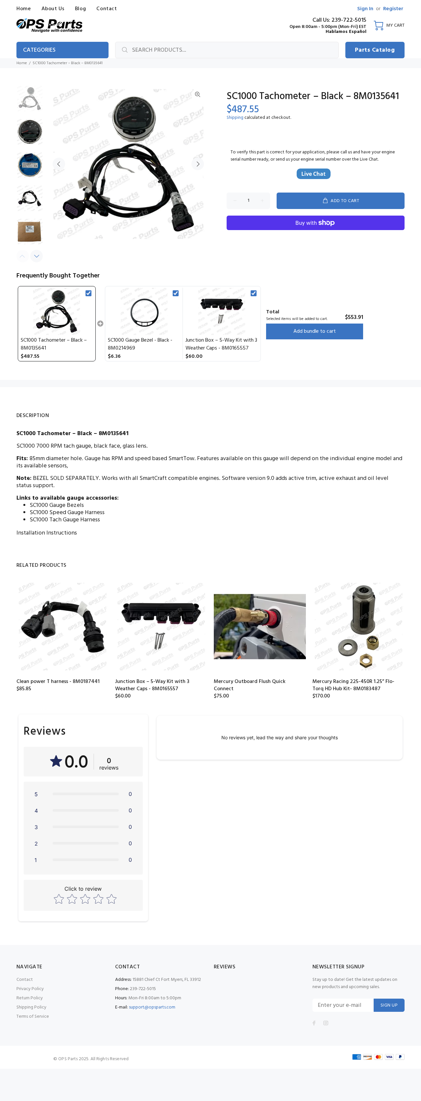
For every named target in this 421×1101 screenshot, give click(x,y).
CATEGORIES (39, 50)
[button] (83, 794)
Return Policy (29, 998)
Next (197, 164)
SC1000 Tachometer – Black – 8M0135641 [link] (54, 344)
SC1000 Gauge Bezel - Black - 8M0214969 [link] (140, 344)
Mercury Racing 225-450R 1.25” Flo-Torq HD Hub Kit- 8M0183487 (353, 685)
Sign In (365, 9)
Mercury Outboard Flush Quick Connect (249, 685)
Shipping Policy (31, 1007)
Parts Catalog (375, 50)
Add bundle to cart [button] (314, 331)
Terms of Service (32, 1016)
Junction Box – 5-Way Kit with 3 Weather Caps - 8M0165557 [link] (221, 344)
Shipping (235, 117)
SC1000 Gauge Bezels (57, 505)
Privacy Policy (30, 989)
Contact (24, 979)
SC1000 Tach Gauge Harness (65, 520)
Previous (59, 164)
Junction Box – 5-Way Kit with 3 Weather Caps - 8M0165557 (152, 685)
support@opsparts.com (152, 1007)
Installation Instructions (46, 533)
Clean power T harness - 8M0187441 (58, 681)
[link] (57, 311)
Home (21, 63)
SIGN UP (389, 1005)
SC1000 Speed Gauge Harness (67, 512)
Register (393, 9)
